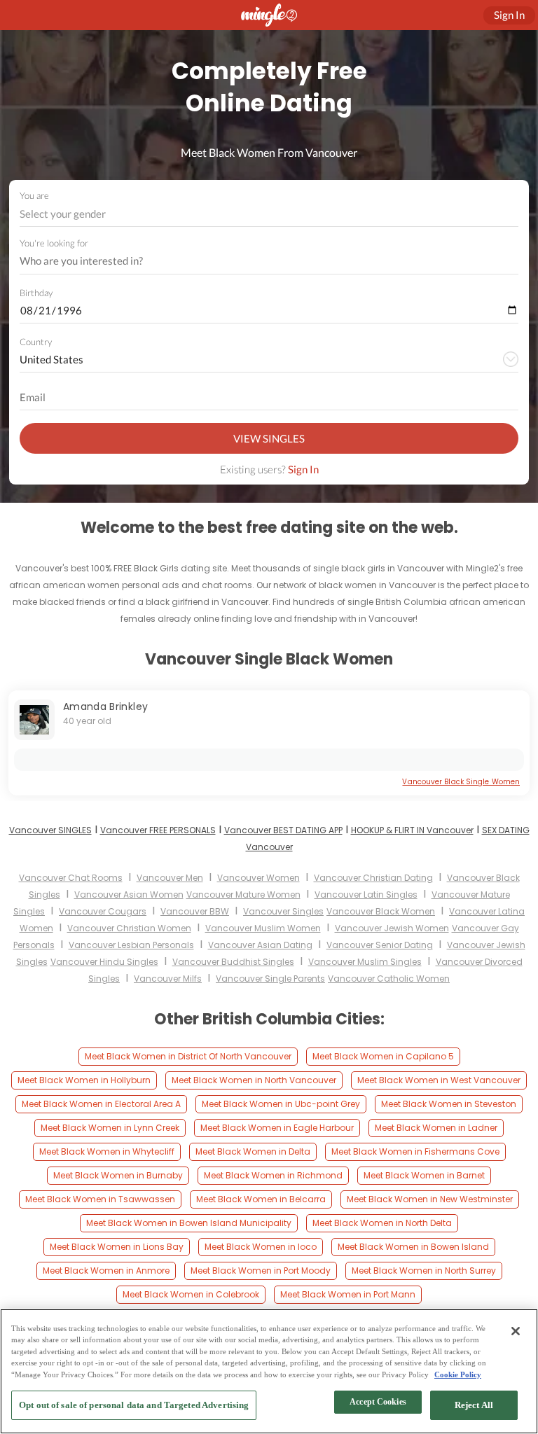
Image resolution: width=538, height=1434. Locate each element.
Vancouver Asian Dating (260, 945)
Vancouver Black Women (380, 911)
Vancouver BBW (194, 911)
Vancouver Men (170, 878)
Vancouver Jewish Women (392, 928)
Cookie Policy (457, 1374)
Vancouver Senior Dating (379, 945)
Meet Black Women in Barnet (424, 1175)
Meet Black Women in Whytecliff (106, 1151)
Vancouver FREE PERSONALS (158, 830)
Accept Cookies (378, 1402)
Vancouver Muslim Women (263, 928)
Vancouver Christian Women (129, 928)
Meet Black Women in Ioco (261, 1247)
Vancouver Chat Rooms (71, 878)
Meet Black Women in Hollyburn (84, 1080)
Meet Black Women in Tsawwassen (100, 1199)
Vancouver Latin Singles (366, 894)
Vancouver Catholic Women (389, 978)
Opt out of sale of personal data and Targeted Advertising (134, 1405)
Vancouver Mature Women (243, 894)
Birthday (36, 292)
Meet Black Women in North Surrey (424, 1270)
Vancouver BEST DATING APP (283, 830)
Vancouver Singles (283, 911)
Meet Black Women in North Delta (382, 1223)
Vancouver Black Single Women (461, 782)
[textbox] (268, 213)
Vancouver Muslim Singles (365, 962)
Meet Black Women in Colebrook (191, 1294)
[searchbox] (260, 261)
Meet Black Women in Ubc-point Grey (281, 1104)
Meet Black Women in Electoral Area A (101, 1104)
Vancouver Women (258, 878)
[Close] (515, 1331)
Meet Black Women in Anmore (106, 1270)
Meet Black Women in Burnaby (118, 1175)
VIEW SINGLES (269, 438)
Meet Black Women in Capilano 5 (383, 1056)
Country (36, 341)
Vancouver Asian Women (129, 894)
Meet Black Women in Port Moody (261, 1270)
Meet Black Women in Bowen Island (413, 1247)
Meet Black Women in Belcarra (261, 1199)
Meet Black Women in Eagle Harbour (277, 1128)
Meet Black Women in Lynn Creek (110, 1128)
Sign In (303, 469)
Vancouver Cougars (102, 911)
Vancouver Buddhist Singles (233, 962)
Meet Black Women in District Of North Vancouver (188, 1056)
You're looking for (54, 243)
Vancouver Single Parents (270, 978)
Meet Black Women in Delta (252, 1151)
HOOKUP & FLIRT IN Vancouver (412, 830)
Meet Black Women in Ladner (436, 1128)
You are (34, 195)
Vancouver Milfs (168, 978)
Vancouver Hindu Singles (104, 962)
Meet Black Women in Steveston (448, 1104)
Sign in (509, 14)
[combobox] (269, 214)
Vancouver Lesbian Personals (131, 945)
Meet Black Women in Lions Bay (117, 1247)
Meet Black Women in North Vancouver (254, 1080)
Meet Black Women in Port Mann (347, 1294)
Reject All (474, 1405)
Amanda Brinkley (105, 706)
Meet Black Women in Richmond (273, 1175)
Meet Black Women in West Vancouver (438, 1080)
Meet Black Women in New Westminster (430, 1199)
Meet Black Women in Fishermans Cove (415, 1151)
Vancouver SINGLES (50, 830)
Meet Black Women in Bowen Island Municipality (188, 1223)
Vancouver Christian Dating (373, 878)
